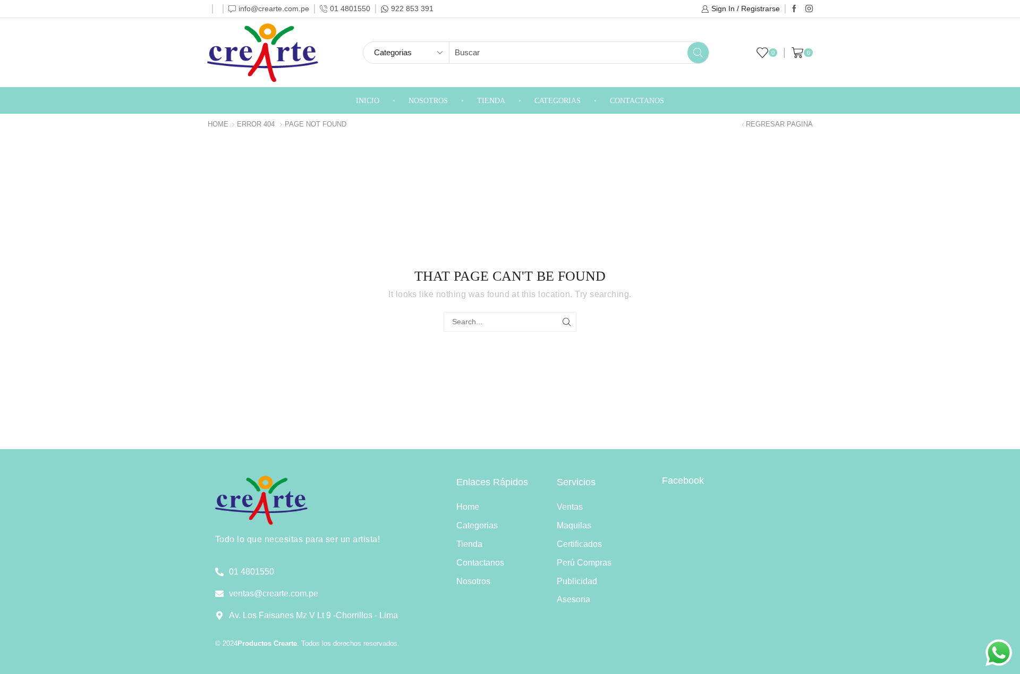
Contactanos (637, 101)
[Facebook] (794, 9)
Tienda (491, 101)
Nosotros (428, 101)
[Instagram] (809, 9)
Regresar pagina (779, 124)
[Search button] (698, 52)
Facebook (683, 480)
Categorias (557, 101)
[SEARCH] (566, 322)
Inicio (367, 101)
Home (218, 124)
